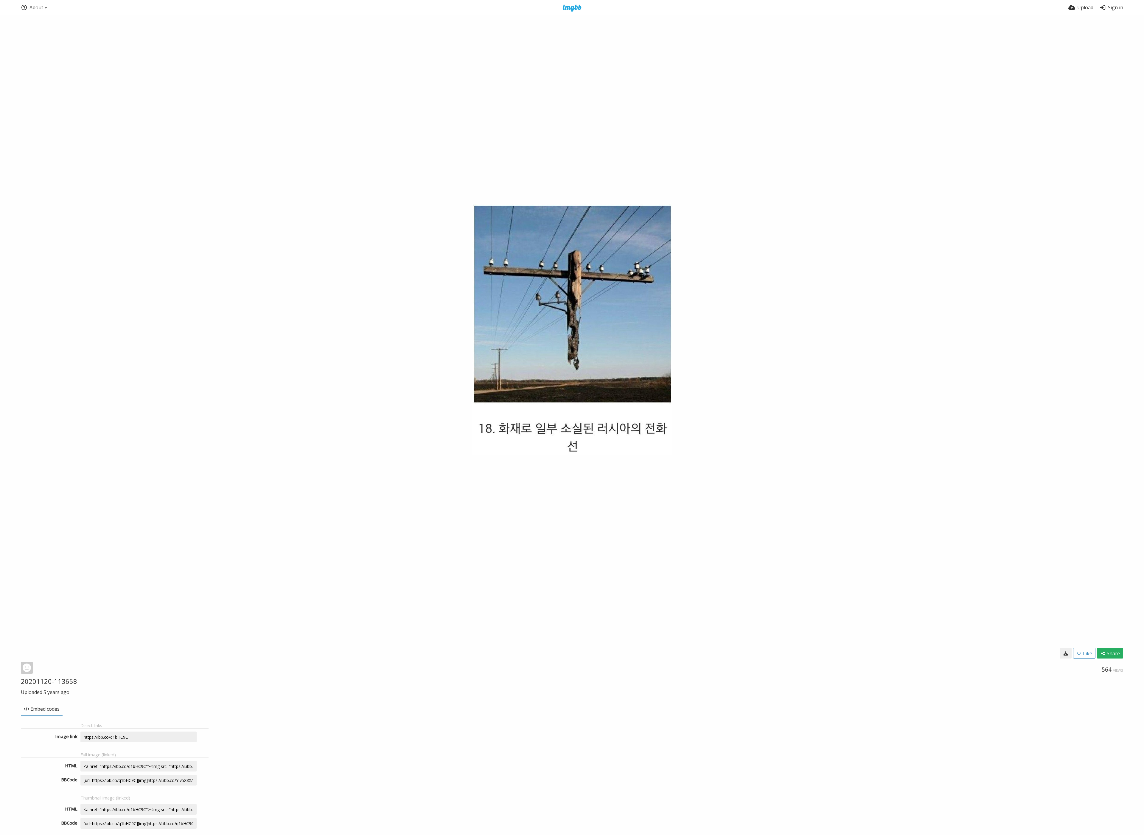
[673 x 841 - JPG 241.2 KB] (1066, 653)
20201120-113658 (49, 681)
